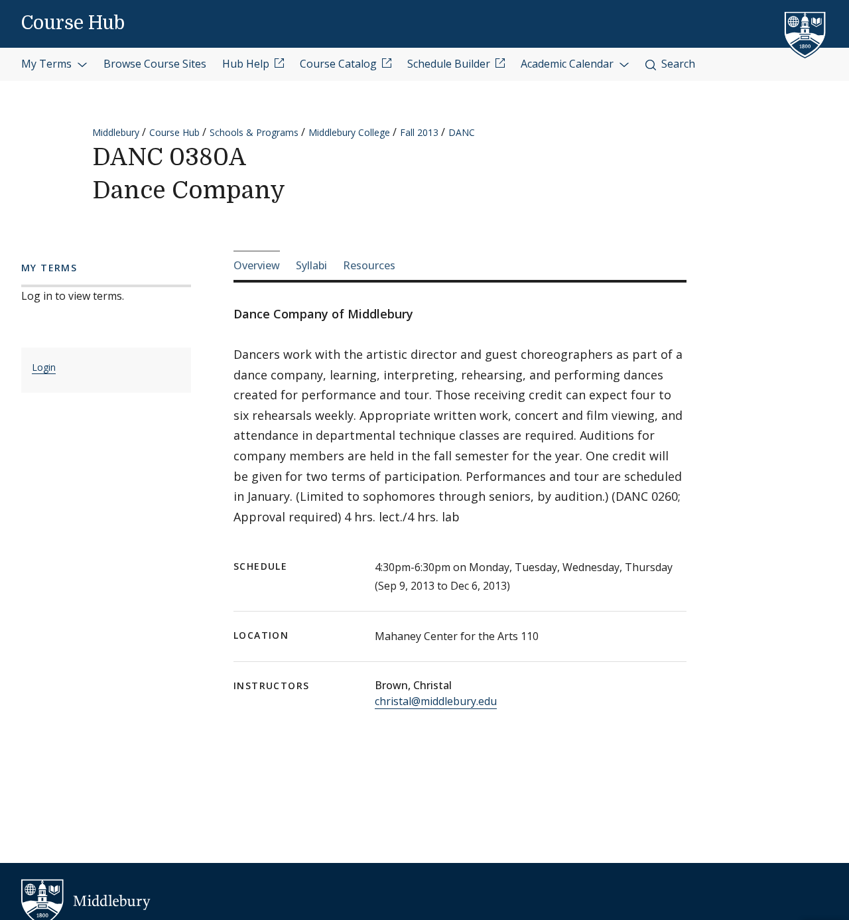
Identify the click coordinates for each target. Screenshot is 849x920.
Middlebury (115, 132)
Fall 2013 (419, 132)
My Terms (47, 63)
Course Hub (73, 23)
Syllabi (311, 265)
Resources (369, 265)
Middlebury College (349, 132)
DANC (461, 132)
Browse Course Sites (154, 63)
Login (44, 367)
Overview (256, 265)
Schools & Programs (254, 132)
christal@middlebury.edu (436, 701)
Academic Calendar (568, 63)
